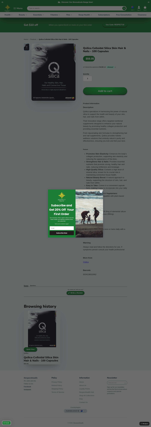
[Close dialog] (101, 191)
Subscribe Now (61, 233)
